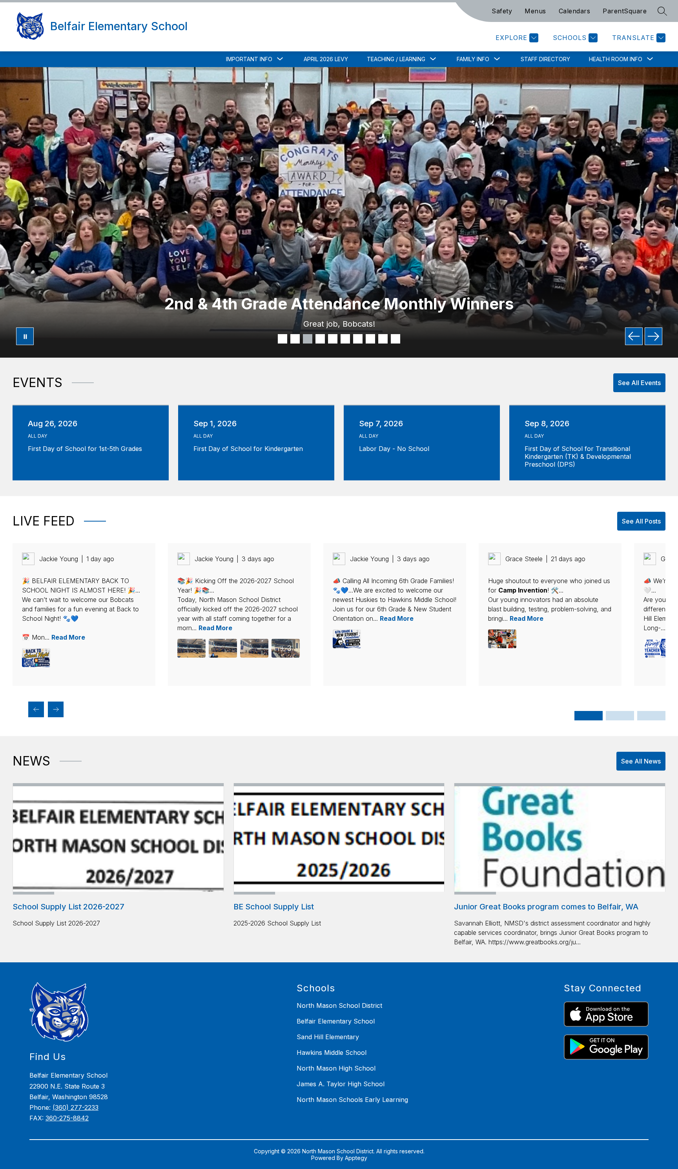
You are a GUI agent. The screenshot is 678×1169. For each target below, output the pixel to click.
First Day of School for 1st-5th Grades (87, 449)
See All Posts (641, 521)
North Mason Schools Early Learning (352, 1100)
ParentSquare (625, 11)
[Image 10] (395, 339)
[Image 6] (345, 339)
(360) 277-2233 (75, 1107)
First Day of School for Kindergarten (250, 449)
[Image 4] (320, 339)
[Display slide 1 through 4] (588, 715)
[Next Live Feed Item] (56, 709)
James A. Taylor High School (341, 1084)
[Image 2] (295, 339)
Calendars (575, 11)
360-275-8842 (67, 1118)
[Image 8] (370, 339)
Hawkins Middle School (331, 1052)
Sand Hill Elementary (328, 1037)
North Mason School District (339, 1005)
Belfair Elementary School (336, 1021)
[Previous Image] (634, 336)
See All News (641, 761)
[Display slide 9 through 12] (651, 715)
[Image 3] (307, 339)
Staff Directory (545, 59)
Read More (68, 637)
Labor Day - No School (396, 449)
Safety (502, 11)
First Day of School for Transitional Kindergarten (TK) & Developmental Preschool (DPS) (578, 456)
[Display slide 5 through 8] (620, 715)
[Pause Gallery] (25, 336)
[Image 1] (282, 339)
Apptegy (356, 1157)
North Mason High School (336, 1068)
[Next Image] (653, 336)
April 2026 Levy (326, 59)
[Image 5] (332, 339)
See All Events (639, 383)
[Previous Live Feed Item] (36, 709)
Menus (535, 11)
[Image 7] (358, 339)
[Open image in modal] (36, 657)
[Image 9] (383, 339)
